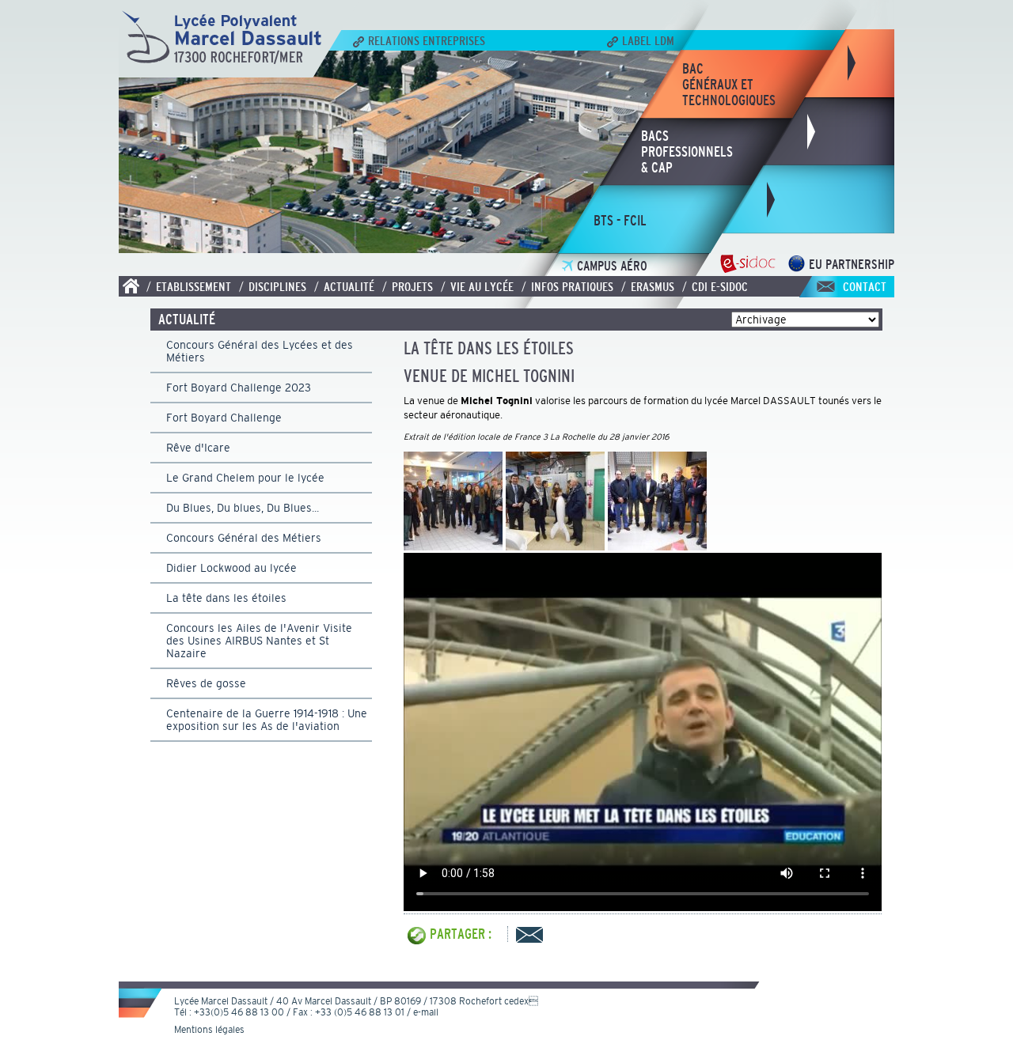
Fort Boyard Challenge (224, 417)
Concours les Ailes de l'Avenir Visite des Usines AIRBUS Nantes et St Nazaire (259, 641)
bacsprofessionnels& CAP (687, 152)
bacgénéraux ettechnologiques (729, 84)
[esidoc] (747, 268)
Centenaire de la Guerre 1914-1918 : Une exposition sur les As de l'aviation (266, 719)
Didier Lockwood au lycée (231, 568)
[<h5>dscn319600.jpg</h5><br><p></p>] (555, 546)
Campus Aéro (612, 266)
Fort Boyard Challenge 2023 (238, 387)
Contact (864, 286)
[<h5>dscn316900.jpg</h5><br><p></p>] (453, 546)
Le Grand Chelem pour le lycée (245, 477)
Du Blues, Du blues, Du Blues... (242, 507)
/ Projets (407, 286)
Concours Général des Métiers (243, 537)
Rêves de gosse (206, 683)
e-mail (425, 1012)
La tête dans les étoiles (226, 598)
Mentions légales (209, 1029)
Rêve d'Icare (198, 447)
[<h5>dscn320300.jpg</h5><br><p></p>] (657, 546)
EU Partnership (851, 264)
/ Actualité (344, 286)
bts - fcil (620, 221)
